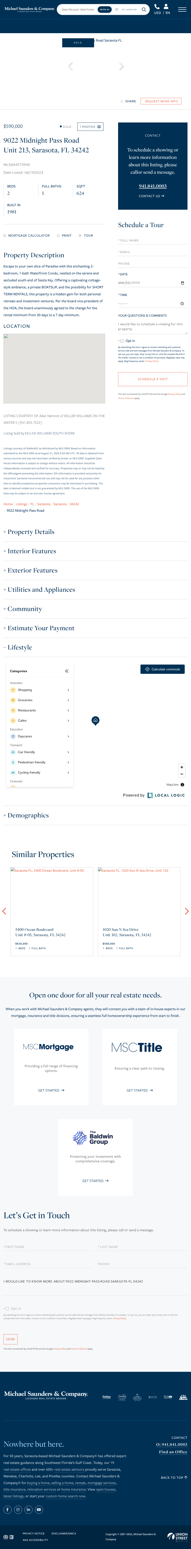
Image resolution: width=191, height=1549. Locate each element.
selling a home (62, 1483)
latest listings (13, 1496)
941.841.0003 (157, 6)
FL (32, 504)
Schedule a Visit (152, 226)
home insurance (73, 1490)
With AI (104, 9)
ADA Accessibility (35, 1540)
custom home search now (65, 1496)
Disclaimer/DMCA (63, 1533)
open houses (105, 1490)
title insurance (14, 1490)
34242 (74, 504)
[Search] (144, 9)
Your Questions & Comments (142, 316)
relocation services (41, 1490)
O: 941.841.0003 (172, 1444)
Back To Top (172, 1478)
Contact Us (149, 196)
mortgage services (102, 1483)
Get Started (49, 1090)
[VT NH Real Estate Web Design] (177, 1537)
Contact (180, 1438)
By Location (129, 9)
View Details (51, 927)
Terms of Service (126, 398)
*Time (122, 295)
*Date (123, 274)
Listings (21, 504)
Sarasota (43, 504)
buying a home (38, 1483)
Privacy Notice (34, 1533)
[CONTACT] (161, 101)
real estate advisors (69, 1470)
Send (10, 1339)
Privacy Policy (151, 361)
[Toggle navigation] (182, 9)
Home (8, 504)
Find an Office (173, 1452)
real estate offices (17, 1470)
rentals (80, 1483)
